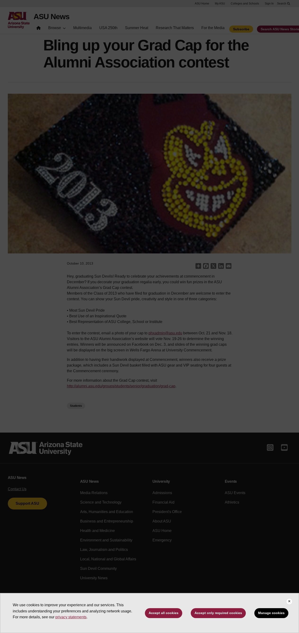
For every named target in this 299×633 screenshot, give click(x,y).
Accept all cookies (163, 613)
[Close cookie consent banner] (289, 601)
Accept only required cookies (218, 613)
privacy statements (71, 617)
